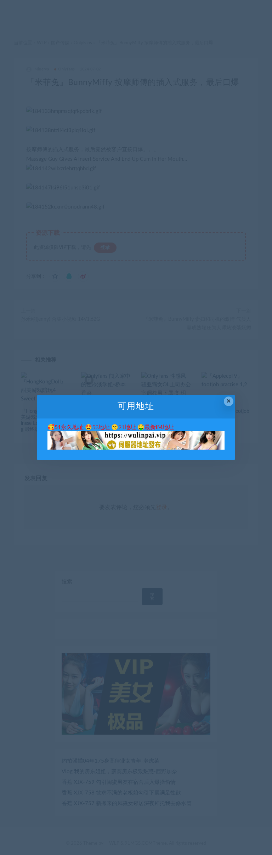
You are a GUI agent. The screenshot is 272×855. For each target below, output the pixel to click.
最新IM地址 (159, 427)
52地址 (101, 427)
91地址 (127, 427)
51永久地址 (69, 427)
